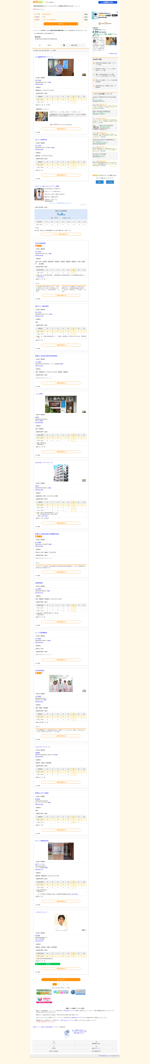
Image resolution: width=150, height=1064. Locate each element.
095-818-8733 (39, 642)
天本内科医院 (39, 670)
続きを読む (41, 276)
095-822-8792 (39, 941)
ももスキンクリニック (42, 747)
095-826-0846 (39, 422)
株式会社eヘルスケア (69, 1010)
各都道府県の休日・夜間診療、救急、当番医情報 (105, 86)
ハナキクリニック (41, 912)
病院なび (38, 1)
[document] (61, 94)
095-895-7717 (39, 869)
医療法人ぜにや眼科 (42, 793)
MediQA (54, 1048)
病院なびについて (96, 1048)
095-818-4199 (39, 490)
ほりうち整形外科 (41, 139)
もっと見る (41, 263)
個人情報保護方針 (96, 1051)
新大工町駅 (38, 80)
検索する (61, 24)
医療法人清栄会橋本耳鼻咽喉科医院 (47, 534)
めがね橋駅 (38, 362)
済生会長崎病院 (40, 243)
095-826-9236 (39, 255)
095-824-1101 (39, 593)
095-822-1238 (39, 316)
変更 (86, 14)
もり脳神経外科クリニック (44, 57)
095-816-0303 (39, 756)
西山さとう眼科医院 (42, 306)
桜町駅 (37, 417)
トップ (53, 1043)
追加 (86, 17)
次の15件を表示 (61, 979)
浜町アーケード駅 (40, 864)
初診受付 (48, 964)
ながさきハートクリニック (44, 462)
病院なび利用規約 (53, 1051)
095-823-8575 (39, 701)
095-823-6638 (39, 149)
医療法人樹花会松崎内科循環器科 (46, 356)
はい (100, 182)
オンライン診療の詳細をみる (61, 234)
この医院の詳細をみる (60, 128)
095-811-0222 (39, 365)
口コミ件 (39, 245)
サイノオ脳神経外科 (42, 841)
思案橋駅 (37, 752)
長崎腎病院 (39, 583)
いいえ (110, 182)
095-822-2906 (39, 546)
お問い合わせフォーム (65, 1020)
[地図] (49, 82)
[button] (94, 41)
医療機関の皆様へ (108, 2)
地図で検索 (74, 45)
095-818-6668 (39, 84)
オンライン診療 (46, 186)
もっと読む (57, 731)
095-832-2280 (39, 804)
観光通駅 (37, 799)
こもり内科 (39, 394)
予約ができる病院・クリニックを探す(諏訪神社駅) (106, 80)
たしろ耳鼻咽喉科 (41, 632)
